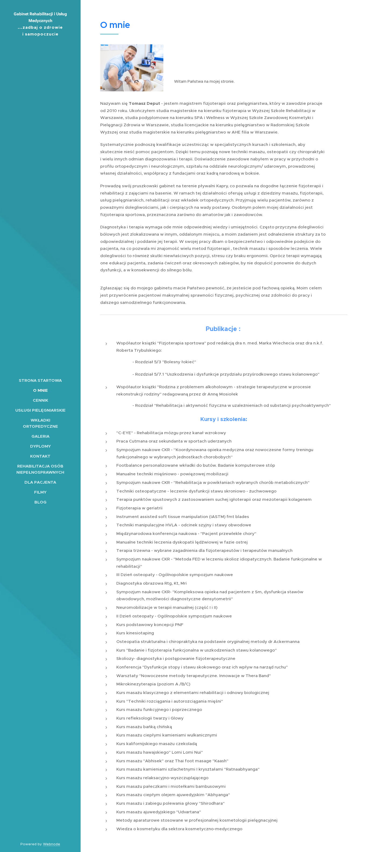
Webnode (51, 844)
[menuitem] (40, 380)
